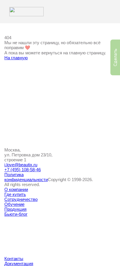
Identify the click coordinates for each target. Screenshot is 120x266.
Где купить (15, 194)
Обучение (14, 204)
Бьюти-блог (15, 214)
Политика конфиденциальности (26, 177)
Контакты (13, 258)
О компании (16, 189)
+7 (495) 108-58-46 (22, 169)
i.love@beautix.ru (20, 164)
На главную (16, 57)
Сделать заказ (116, 57)
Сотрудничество (21, 199)
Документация (18, 263)
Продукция (15, 209)
